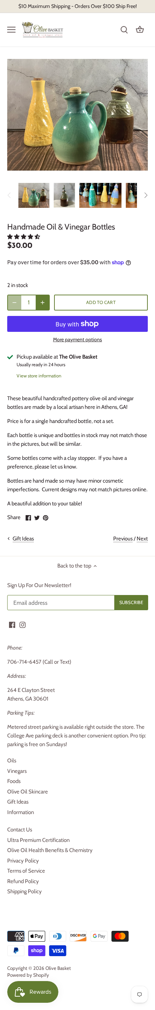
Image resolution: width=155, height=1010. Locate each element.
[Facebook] (12, 624)
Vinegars (17, 771)
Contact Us (19, 829)
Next (142, 538)
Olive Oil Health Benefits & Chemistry (50, 850)
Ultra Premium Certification (38, 840)
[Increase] (42, 302)
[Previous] (9, 195)
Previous (123, 538)
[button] (24, 237)
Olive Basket (58, 968)
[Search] (124, 30)
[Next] (146, 195)
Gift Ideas (17, 802)
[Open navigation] (11, 30)
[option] (34, 195)
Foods (14, 781)
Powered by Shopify (28, 975)
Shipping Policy (24, 891)
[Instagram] (22, 624)
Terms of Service (26, 871)
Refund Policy (23, 881)
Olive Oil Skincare (27, 791)
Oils (11, 760)
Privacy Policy (23, 860)
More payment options (77, 339)
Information (20, 812)
